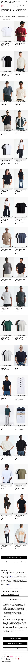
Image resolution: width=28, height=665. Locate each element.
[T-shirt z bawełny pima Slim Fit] (7, 504)
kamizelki (10, 584)
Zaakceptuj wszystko (15, 638)
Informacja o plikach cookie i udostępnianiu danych (15, 634)
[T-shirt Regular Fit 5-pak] (21, 385)
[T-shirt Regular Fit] (21, 149)
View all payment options (6, 661)
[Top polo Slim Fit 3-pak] (7, 149)
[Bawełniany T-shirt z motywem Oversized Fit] (21, 61)
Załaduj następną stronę (14, 557)
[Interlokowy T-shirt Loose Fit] (7, 445)
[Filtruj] (26, 19)
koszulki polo (10, 576)
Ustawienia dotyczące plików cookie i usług (15, 649)
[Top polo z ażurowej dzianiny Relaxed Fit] (21, 120)
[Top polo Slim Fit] (7, 120)
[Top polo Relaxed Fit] (7, 91)
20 (21, 561)
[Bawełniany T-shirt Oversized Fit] (21, 445)
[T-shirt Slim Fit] (7, 179)
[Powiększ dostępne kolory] (2, 106)
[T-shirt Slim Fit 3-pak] (7, 61)
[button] (6, 41)
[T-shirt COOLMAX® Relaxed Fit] (7, 534)
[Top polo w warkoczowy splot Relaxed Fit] (21, 91)
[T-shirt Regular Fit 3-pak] (7, 31)
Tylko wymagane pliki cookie (15, 643)
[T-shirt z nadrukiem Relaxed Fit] (21, 31)
